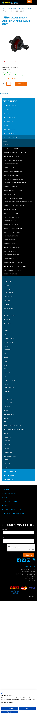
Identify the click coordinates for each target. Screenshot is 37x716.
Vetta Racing (8, 452)
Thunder (6, 418)
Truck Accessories (10, 475)
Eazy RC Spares (8, 308)
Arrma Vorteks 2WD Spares (12, 270)
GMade (6, 331)
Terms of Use (6, 489)
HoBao (6, 346)
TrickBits (6, 433)
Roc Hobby (7, 391)
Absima (6, 141)
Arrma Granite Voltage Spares (13, 190)
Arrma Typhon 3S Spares (11, 255)
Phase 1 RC (7, 463)
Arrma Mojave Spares (10, 221)
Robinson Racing (9, 388)
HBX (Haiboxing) (9, 338)
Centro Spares (8, 293)
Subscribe (29, 555)
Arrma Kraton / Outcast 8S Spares (15, 205)
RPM (5, 395)
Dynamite (6, 304)
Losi (5, 369)
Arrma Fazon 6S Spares (11, 156)
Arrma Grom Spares (10, 194)
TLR (5, 422)
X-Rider (6, 460)
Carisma (6, 285)
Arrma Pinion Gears (10, 240)
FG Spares (7, 319)
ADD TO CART (22, 83)
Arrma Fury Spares (10, 167)
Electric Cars (8, 109)
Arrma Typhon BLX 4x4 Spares (13, 262)
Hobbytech (7, 350)
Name (5, 529)
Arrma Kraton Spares (11, 209)
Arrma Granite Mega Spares (12, 186)
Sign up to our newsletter (11, 509)
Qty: (3, 83)
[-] (5, 84)
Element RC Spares (9, 315)
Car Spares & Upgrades (12, 137)
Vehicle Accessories (10, 471)
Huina (5, 353)
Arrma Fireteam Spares (11, 164)
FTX (5, 327)
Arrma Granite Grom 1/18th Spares (15, 183)
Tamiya (6, 410)
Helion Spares (8, 342)
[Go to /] (10, 2)
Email (4, 537)
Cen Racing (7, 289)
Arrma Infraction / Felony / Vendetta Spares (18, 202)
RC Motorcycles (9, 129)
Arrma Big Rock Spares (11, 148)
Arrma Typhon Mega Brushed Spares (15, 266)
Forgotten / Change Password (13, 513)
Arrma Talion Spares (10, 251)
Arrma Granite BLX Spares (12, 175)
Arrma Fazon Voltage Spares (13, 160)
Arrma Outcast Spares (11, 236)
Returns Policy (7, 497)
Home (4, 8)
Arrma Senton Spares (11, 243)
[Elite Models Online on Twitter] (24, 561)
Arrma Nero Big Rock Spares (13, 228)
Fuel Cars (7, 113)
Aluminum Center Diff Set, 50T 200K (15, 12)
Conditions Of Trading (9, 501)
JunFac (6, 361)
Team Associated (9, 414)
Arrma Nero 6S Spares (11, 224)
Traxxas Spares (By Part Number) (14, 429)
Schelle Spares (8, 399)
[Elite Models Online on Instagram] (33, 561)
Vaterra (6, 448)
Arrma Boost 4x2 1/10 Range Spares (15, 152)
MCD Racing (7, 372)
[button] (29, 1)
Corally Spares (8, 296)
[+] (11, 84)
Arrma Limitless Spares (11, 213)
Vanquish (7, 444)
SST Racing (7, 406)
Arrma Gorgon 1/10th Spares (13, 171)
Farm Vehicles (8, 479)
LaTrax (6, 365)
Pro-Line (6, 384)
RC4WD (6, 467)
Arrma (6, 145)
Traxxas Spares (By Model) (12, 426)
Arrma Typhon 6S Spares (11, 259)
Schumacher (8, 403)
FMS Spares (7, 323)
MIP (5, 376)
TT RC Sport (7, 437)
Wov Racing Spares (10, 456)
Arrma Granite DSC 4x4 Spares (13, 179)
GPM (5, 334)
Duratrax (7, 300)
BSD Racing (7, 281)
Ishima (6, 357)
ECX (5, 312)
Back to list (4, 93)
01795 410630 (30, 567)
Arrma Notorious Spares (12, 232)
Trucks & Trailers (10, 117)
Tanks (6, 125)
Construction (8, 121)
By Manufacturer (10, 105)
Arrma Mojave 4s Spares (11, 217)
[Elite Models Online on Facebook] (19, 561)
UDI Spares (7, 441)
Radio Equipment (9, 133)
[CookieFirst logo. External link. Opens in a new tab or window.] (2, 693)
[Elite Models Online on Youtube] (29, 561)
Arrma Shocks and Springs (12, 247)
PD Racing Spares (9, 380)
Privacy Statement (8, 493)
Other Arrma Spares (10, 274)
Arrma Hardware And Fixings (13, 198)
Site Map (5, 505)
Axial (5, 278)
